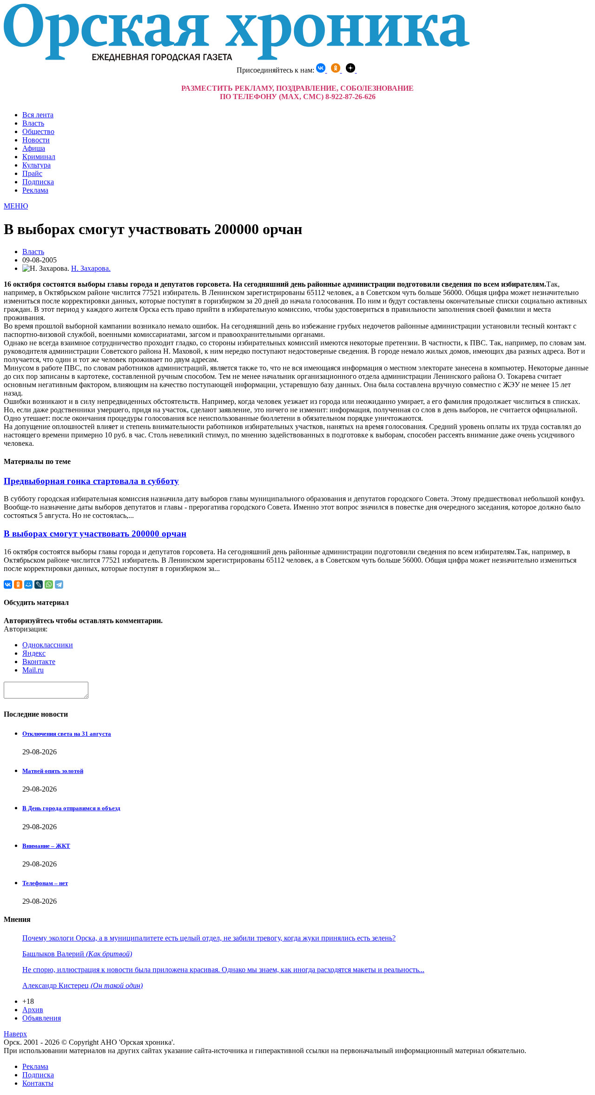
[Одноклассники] (18, 584)
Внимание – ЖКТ (46, 845)
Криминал (38, 157)
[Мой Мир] (28, 584)
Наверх (15, 1034)
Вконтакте (38, 661)
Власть (33, 123)
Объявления (41, 1018)
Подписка (38, 182)
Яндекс (34, 653)
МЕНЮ (16, 206)
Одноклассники (47, 645)
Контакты (37, 1083)
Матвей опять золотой (52, 770)
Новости (36, 140)
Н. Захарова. (91, 268)
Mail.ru (33, 670)
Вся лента (37, 115)
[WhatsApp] (49, 584)
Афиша (33, 148)
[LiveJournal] (38, 584)
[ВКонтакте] (8, 584)
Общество (38, 131)
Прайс (32, 173)
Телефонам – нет (45, 883)
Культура (36, 165)
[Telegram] (59, 584)
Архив (32, 1010)
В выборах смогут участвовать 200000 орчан (95, 533)
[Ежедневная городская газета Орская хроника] (236, 59)
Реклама (35, 190)
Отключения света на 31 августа (66, 733)
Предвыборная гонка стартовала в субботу (91, 481)
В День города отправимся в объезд (71, 808)
